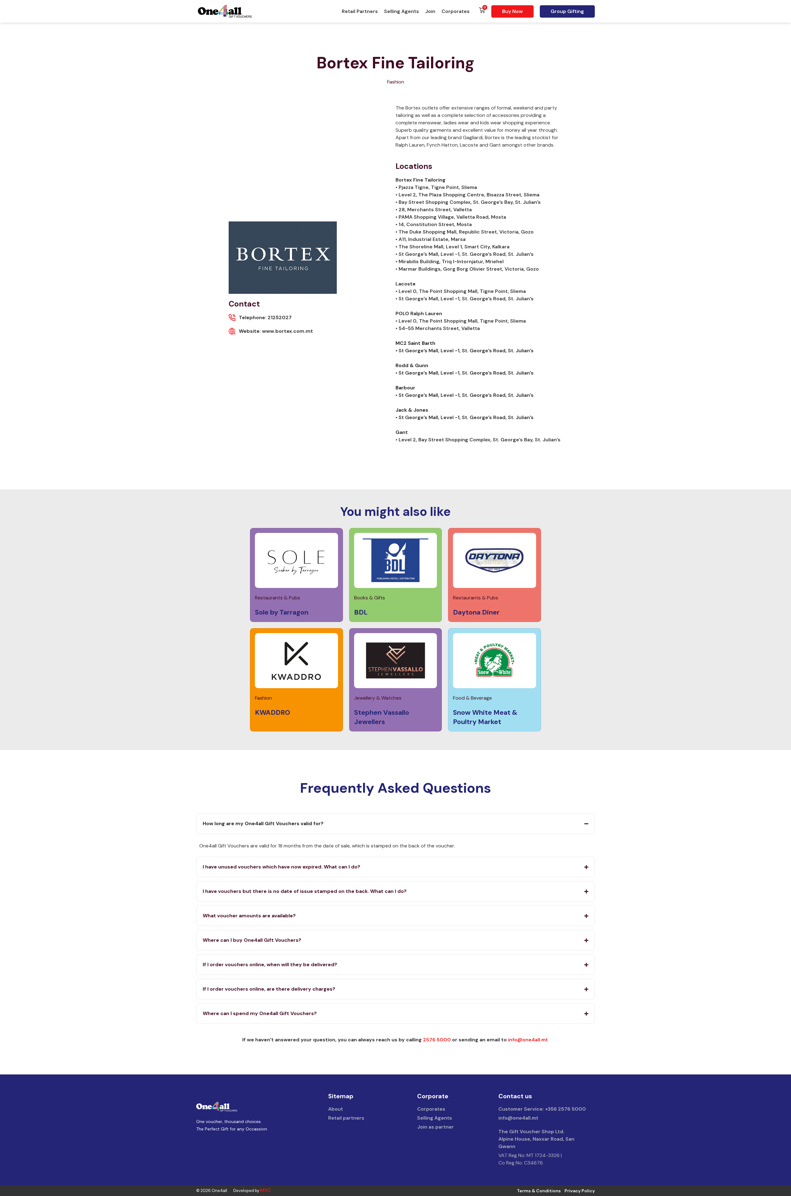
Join (430, 11)
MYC (265, 1190)
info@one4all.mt (528, 1039)
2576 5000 (437, 1039)
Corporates (456, 11)
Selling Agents (401, 11)
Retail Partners (360, 11)
